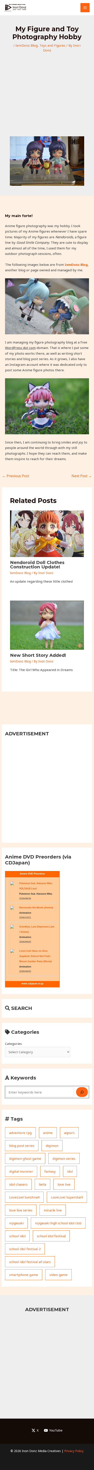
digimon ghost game (25, 1158)
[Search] (82, 1092)
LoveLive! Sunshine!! (24, 1197)
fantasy (50, 1171)
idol (70, 1171)
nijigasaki (16, 1223)
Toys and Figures (52, 45)
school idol (17, 1236)
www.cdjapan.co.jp (32, 983)
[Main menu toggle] (85, 7)
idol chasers (18, 1184)
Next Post (81, 475)
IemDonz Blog (27, 45)
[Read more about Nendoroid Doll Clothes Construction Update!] (47, 533)
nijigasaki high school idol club (58, 1223)
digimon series (63, 1158)
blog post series (21, 1145)
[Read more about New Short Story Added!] (47, 624)
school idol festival (51, 1236)
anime (48, 1132)
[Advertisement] (47, 94)
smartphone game (23, 1274)
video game (58, 1274)
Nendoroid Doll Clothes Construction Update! (37, 564)
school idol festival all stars (30, 1262)
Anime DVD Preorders (32, 873)
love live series (20, 1210)
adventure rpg (20, 1132)
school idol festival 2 (25, 1249)
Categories (13, 1043)
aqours (69, 1132)
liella (42, 1184)
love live (63, 1184)
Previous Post (15, 475)
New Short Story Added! (38, 655)
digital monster (21, 1171)
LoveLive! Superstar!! (67, 1197)
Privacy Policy (74, 1451)
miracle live (53, 1210)
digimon (52, 1145)
